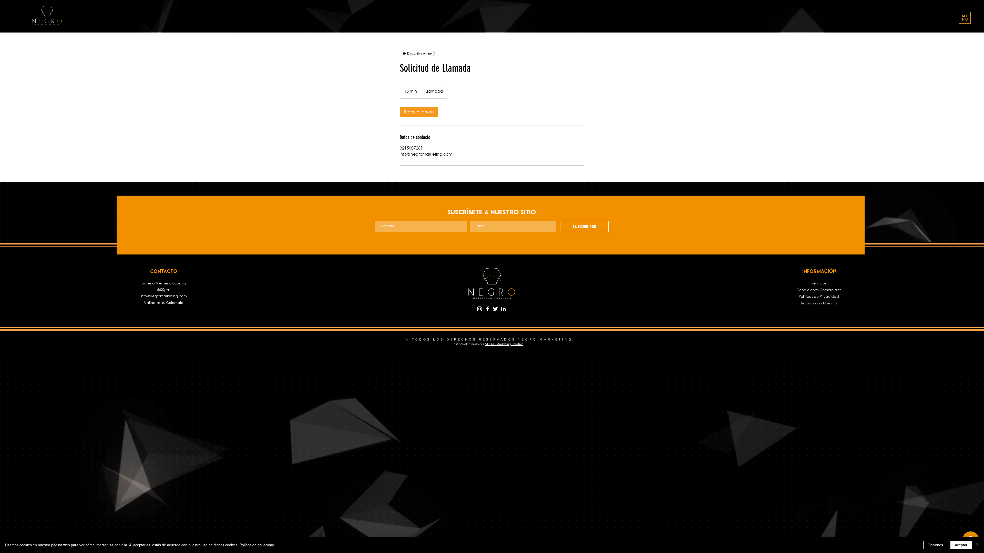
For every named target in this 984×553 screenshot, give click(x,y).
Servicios (819, 283)
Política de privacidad (257, 544)
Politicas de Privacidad (819, 296)
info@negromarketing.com (163, 295)
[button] (965, 18)
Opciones (935, 544)
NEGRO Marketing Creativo (504, 344)
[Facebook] (487, 309)
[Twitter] (495, 309)
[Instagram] (479, 309)
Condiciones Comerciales (818, 289)
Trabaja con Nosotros (819, 303)
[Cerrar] (978, 545)
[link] (419, 112)
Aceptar (961, 544)
